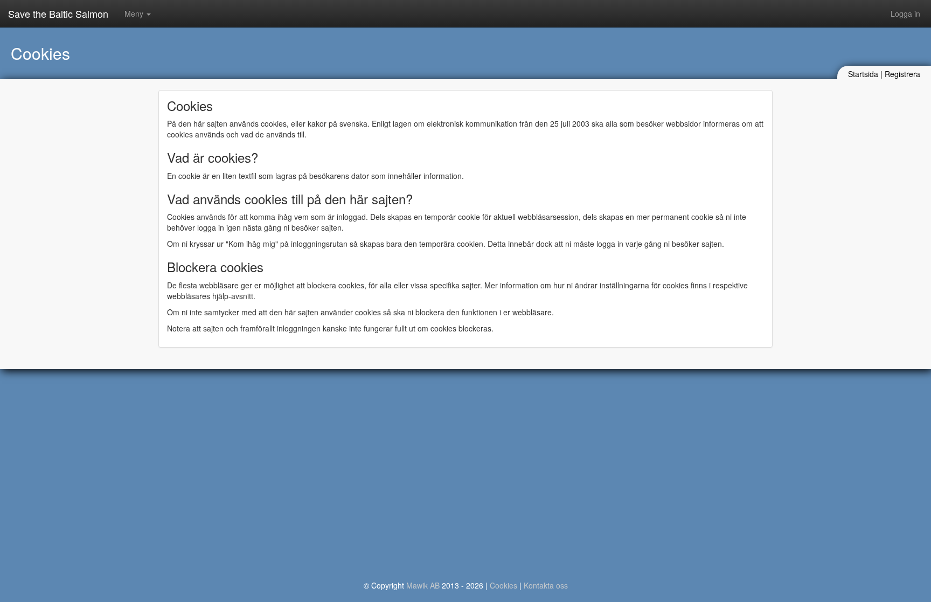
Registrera (902, 73)
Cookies (503, 585)
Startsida (863, 73)
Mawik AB (423, 585)
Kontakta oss (546, 585)
